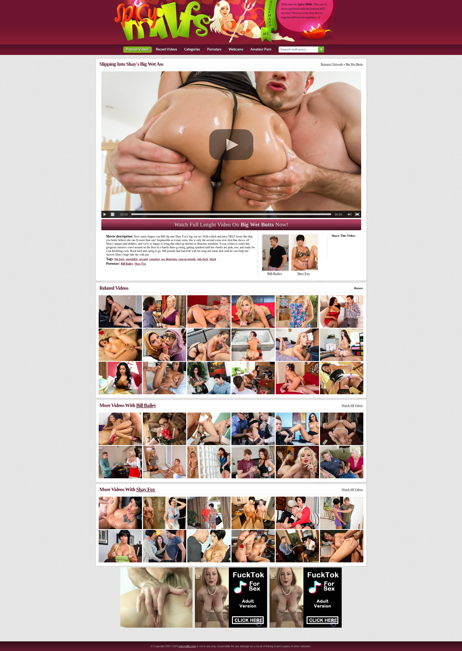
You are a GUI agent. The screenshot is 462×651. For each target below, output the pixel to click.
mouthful (131, 259)
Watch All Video (352, 405)
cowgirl (143, 259)
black (213, 259)
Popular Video (137, 49)
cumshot (154, 259)
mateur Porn (260, 49)
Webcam (236, 49)
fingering (169, 259)
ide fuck (202, 259)
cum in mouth (187, 259)
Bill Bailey (127, 263)
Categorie (192, 49)
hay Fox (140, 263)
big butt (119, 259)
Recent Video (166, 49)
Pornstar (214, 49)
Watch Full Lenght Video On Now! (231, 225)
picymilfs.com (187, 646)
